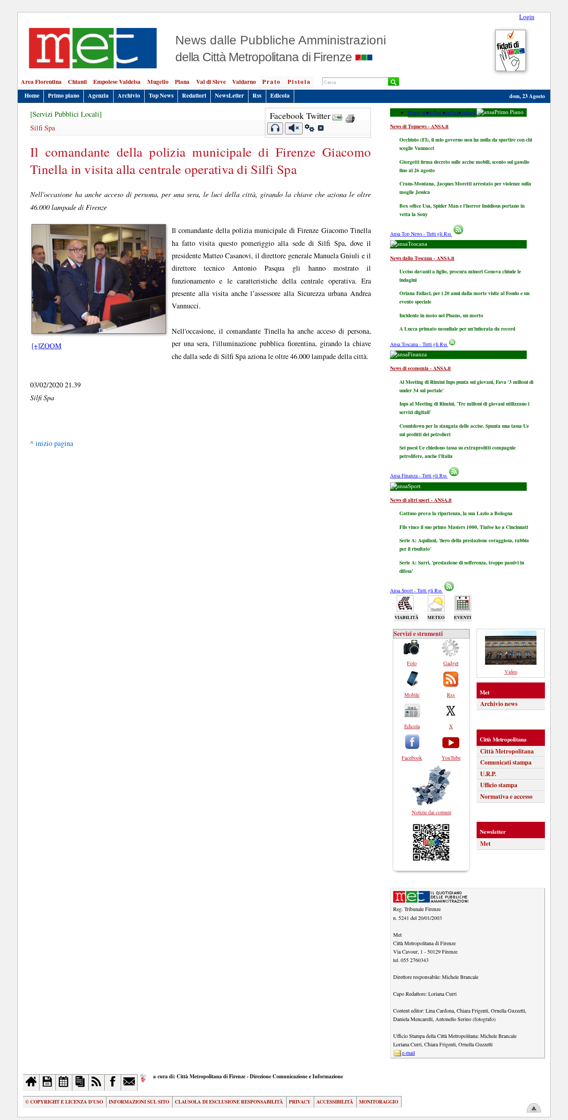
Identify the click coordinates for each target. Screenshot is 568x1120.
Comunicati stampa (506, 762)
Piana (182, 81)
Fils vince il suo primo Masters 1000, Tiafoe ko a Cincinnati (463, 527)
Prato (271, 81)
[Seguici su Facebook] (113, 1082)
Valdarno (244, 81)
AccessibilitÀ (334, 1101)
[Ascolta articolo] (275, 128)
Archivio (129, 95)
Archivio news (498, 703)
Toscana (441, 112)
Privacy (300, 1101)
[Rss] (97, 1082)
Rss (256, 95)
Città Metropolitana (507, 751)
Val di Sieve (211, 81)
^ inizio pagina (51, 443)
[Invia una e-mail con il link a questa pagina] (337, 115)
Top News (161, 95)
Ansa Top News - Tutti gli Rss (421, 233)
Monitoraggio (378, 1101)
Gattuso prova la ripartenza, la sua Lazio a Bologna (456, 513)
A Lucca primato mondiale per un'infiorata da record (457, 328)
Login (526, 16)
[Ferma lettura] (294, 128)
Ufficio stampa (498, 785)
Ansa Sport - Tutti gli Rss (416, 590)
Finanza (457, 112)
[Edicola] (80, 1082)
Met (485, 843)
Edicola (280, 95)
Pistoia (299, 81)
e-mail (408, 1052)
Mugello (158, 81)
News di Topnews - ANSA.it (419, 126)
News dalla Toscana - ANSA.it (422, 258)
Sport (471, 112)
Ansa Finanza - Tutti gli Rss (419, 475)
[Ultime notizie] (64, 1082)
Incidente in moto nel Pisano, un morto (441, 315)
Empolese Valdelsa (117, 81)
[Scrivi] (129, 1082)
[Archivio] (47, 1082)
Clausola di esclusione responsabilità (229, 1101)
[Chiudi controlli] (320, 129)
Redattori (194, 95)
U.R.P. (488, 773)
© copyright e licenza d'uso (64, 1101)
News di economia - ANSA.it (420, 368)
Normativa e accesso (506, 796)
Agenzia (98, 95)
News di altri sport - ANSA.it (421, 500)
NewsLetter (229, 95)
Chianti (77, 81)
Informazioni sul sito (139, 1101)
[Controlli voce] (309, 129)
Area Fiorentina (41, 81)
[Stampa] (350, 115)
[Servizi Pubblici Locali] (66, 114)
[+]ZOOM (46, 346)
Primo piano (63, 95)
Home (31, 95)
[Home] (31, 1082)
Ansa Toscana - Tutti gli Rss (419, 344)
